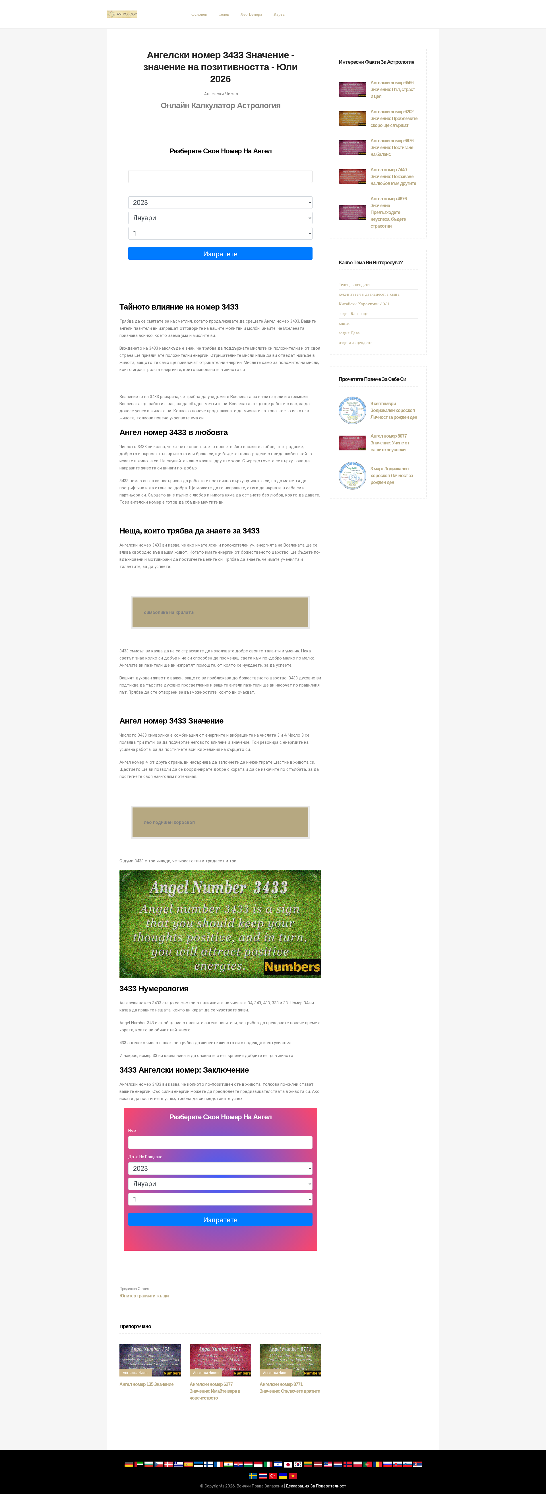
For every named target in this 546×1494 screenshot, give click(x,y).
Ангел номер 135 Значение (146, 1384)
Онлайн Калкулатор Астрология (220, 105)
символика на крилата (169, 612)
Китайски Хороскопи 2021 (364, 303)
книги (344, 323)
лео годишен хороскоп (169, 822)
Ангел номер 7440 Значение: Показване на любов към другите (393, 176)
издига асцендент (355, 342)
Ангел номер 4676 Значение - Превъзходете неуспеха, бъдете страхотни (389, 212)
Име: (132, 164)
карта (279, 14)
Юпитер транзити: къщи (144, 1292)
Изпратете (220, 254)
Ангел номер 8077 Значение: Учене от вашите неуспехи (390, 443)
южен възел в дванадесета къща (369, 294)
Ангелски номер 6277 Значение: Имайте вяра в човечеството (215, 1391)
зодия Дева (349, 332)
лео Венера (251, 14)
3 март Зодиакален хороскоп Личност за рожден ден (392, 475)
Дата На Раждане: (145, 191)
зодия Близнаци (354, 313)
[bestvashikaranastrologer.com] (122, 14)
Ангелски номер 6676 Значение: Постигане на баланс (392, 147)
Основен (199, 14)
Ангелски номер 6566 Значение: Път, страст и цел (393, 89)
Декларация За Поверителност (316, 1486)
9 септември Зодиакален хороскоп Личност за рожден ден (394, 410)
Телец (224, 14)
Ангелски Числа (221, 94)
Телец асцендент (354, 284)
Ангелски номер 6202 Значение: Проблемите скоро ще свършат (394, 118)
